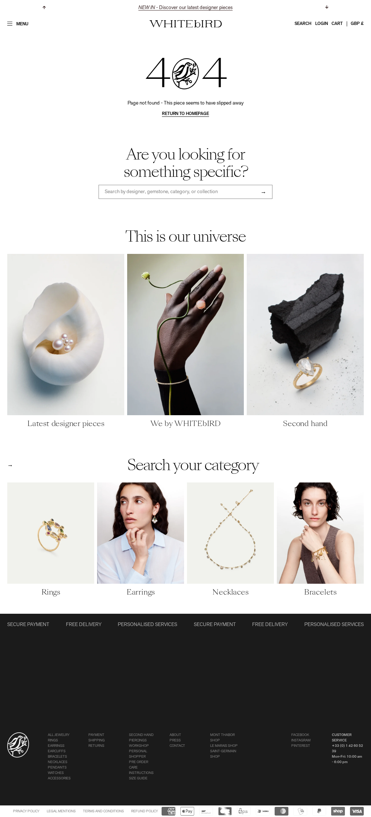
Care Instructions (141, 770)
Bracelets (57, 757)
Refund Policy (144, 811)
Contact (177, 746)
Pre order (138, 762)
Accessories (59, 778)
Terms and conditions (103, 811)
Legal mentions (61, 811)
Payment (96, 735)
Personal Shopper (138, 754)
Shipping (96, 740)
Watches (56, 773)
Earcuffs (57, 751)
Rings (53, 740)
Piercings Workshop (139, 743)
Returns (96, 746)
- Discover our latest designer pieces (185, 7)
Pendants (57, 768)
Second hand (141, 735)
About (175, 735)
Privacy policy (26, 811)
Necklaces (57, 762)
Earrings (56, 746)
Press (175, 740)
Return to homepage (185, 114)
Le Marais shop (224, 746)
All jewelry (59, 735)
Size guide (138, 778)
